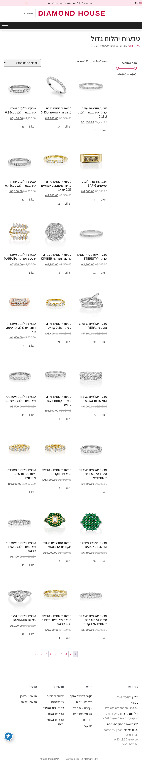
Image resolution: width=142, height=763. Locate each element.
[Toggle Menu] (5, 25)
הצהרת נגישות (84, 702)
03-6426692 (123, 697)
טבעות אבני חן (28, 696)
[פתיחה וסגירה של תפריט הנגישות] (8, 736)
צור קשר (87, 726)
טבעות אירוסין (29, 702)
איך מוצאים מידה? (81, 708)
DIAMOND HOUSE (72, 13)
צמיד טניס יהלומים (53, 708)
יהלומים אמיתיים (82, 714)
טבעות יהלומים (55, 696)
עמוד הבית (134, 45)
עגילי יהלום (57, 702)
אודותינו (87, 720)
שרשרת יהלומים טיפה (54, 721)
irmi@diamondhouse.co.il (121, 708)
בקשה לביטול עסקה (81, 696)
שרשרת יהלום (56, 714)
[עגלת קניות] (123, 13)
